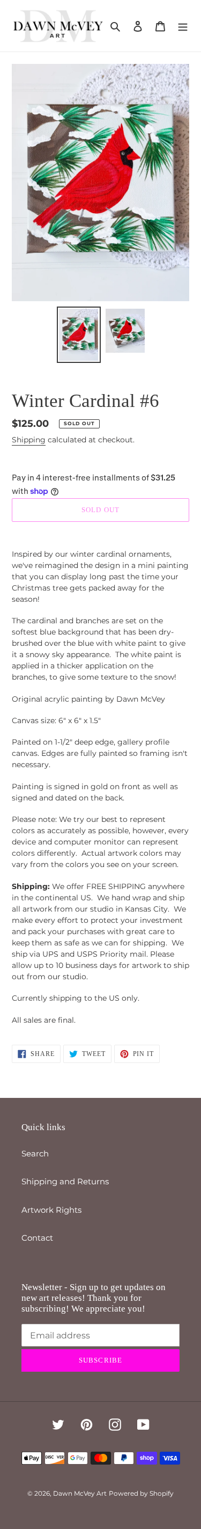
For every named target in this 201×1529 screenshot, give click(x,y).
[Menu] (183, 26)
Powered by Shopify (141, 1493)
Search (35, 1153)
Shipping (29, 440)
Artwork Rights (51, 1210)
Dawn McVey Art (80, 1493)
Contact (37, 1238)
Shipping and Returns (65, 1181)
